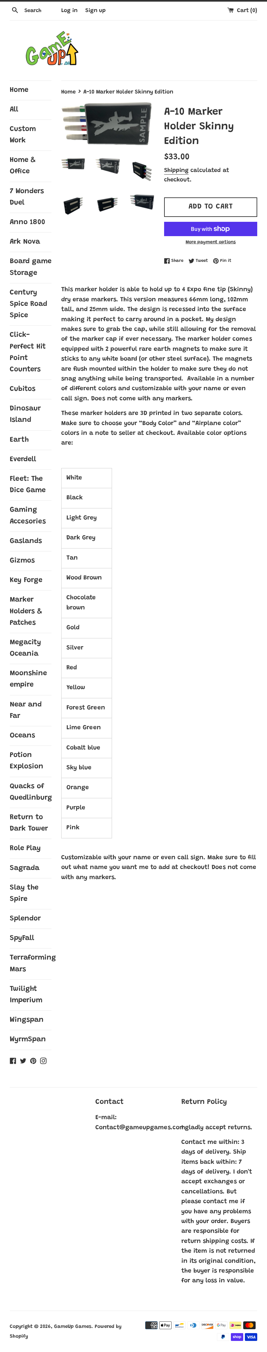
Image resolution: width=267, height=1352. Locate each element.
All (14, 109)
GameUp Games (72, 1326)
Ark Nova (25, 242)
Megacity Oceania (25, 648)
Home (19, 90)
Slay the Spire (24, 893)
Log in (69, 11)
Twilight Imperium (26, 995)
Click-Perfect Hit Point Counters (28, 352)
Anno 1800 (27, 222)
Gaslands (26, 541)
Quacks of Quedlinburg (30, 792)
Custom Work (23, 135)
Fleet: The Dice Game (28, 485)
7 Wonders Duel (27, 197)
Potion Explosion (26, 761)
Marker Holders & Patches (26, 611)
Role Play (25, 848)
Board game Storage (30, 267)
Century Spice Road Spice (28, 304)
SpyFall (22, 938)
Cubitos (22, 389)
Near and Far (26, 710)
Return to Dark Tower (29, 823)
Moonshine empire (28, 679)
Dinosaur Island (25, 414)
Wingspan (27, 1020)
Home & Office (22, 166)
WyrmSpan (28, 1039)
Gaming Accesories (28, 515)
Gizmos (22, 560)
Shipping (176, 171)
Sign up (95, 11)
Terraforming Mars (30, 963)
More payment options (211, 242)
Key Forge (26, 580)
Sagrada (24, 868)
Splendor (25, 918)
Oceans (22, 735)
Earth (19, 440)
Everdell (23, 459)
